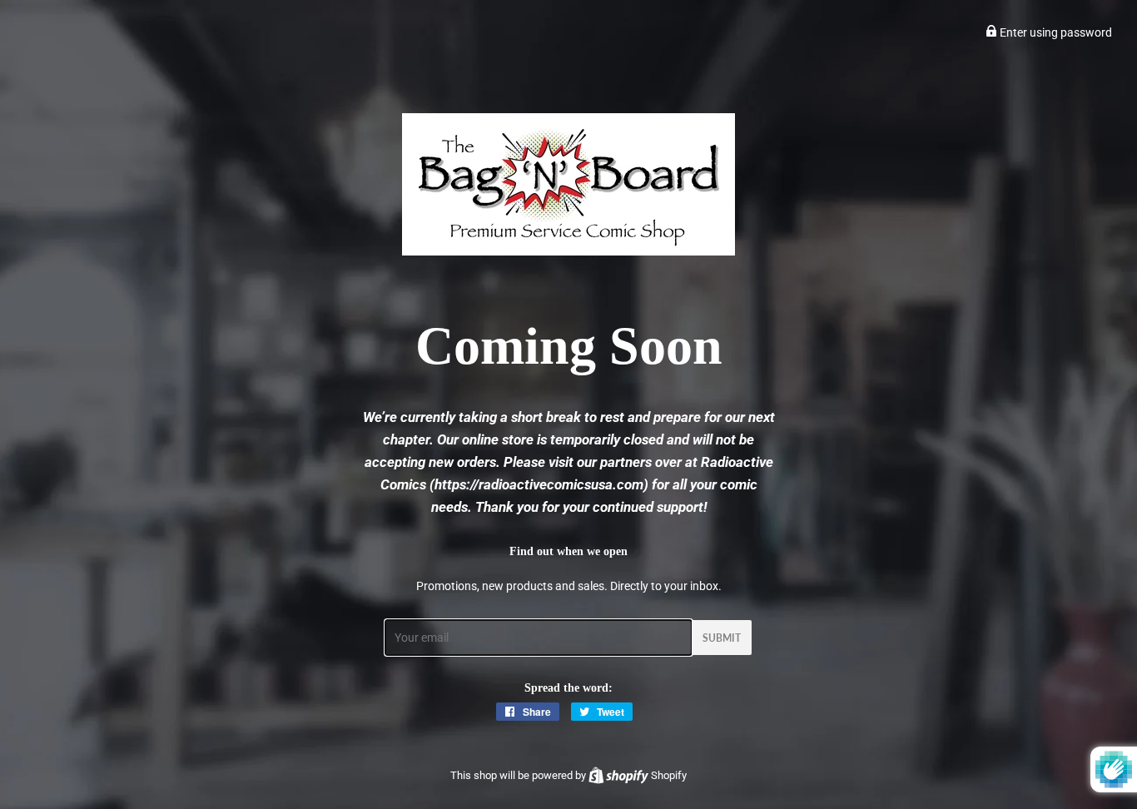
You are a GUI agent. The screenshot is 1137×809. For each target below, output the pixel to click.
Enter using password (1054, 32)
